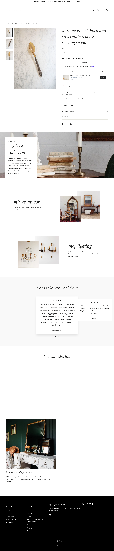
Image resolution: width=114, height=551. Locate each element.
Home (7, 23)
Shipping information (68, 111)
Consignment (30, 516)
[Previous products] (102, 72)
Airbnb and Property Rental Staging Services (35, 520)
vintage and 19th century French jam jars (80, 75)
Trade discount (31, 513)
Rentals (29, 525)
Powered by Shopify (57, 545)
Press (28, 534)
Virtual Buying (31, 507)
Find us (29, 531)
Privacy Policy (10, 513)
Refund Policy (10, 516)
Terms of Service (11, 519)
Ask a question (66, 117)
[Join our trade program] (31, 444)
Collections (30, 510)
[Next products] (106, 72)
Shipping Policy (10, 522)
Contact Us (9, 507)
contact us (10, 486)
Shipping (64, 52)
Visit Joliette (9, 510)
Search (8, 504)
